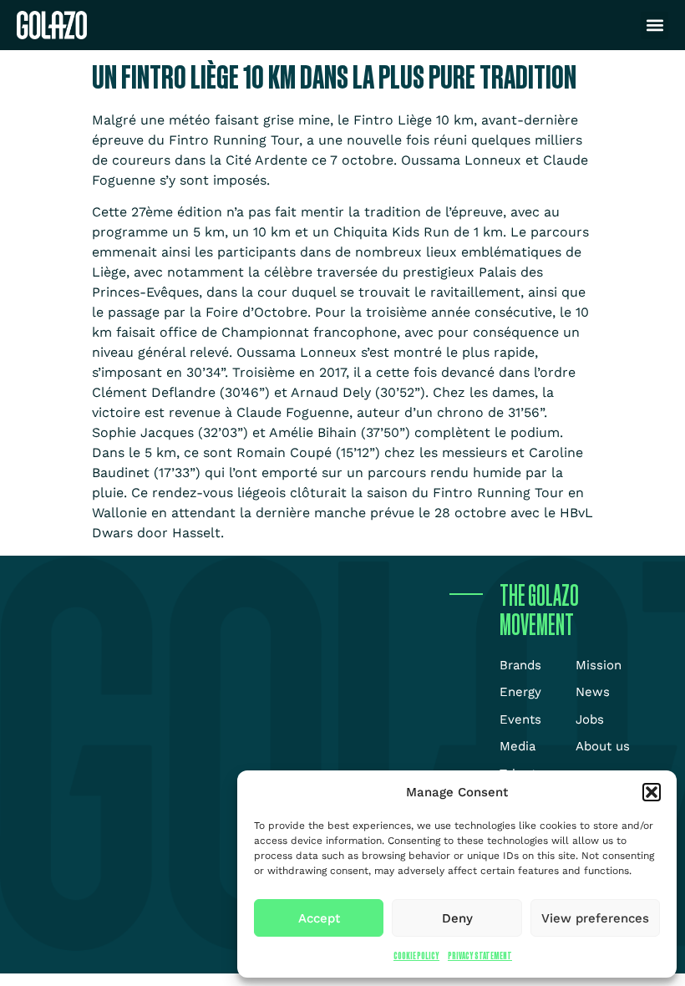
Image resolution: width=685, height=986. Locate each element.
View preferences (595, 918)
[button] (651, 792)
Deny (457, 918)
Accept (319, 918)
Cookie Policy (416, 955)
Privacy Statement (480, 955)
